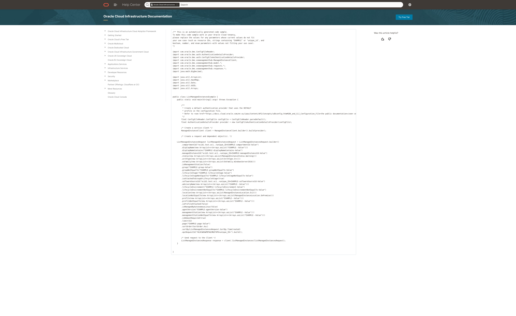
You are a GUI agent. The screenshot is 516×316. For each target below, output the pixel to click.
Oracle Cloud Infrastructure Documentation (137, 16)
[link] (165, 5)
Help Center (131, 5)
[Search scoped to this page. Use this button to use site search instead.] (177, 4)
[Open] (105, 30)
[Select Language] (410, 4)
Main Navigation (115, 4)
